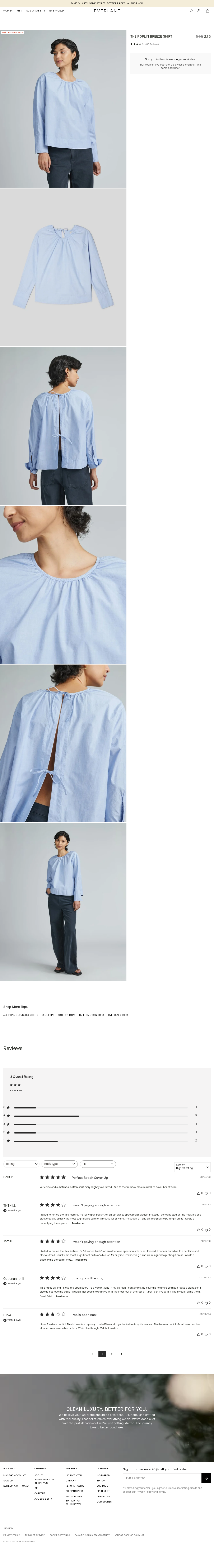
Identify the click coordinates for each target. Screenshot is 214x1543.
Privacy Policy (144, 1492)
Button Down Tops (91, 1015)
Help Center (74, 1475)
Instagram (103, 1475)
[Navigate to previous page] (92, 1354)
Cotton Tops (66, 1015)
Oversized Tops (118, 1015)
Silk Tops (48, 1015)
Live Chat (72, 1480)
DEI (36, 1488)
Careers (39, 1493)
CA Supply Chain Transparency (92, 1535)
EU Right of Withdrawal (73, 1502)
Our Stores (104, 1501)
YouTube (102, 1485)
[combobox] (21, 1166)
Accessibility (43, 1498)
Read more (78, 1223)
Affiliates (103, 1496)
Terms (161, 1492)
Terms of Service (35, 1535)
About (38, 1475)
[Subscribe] (206, 1478)
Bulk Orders (74, 1496)
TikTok (101, 1480)
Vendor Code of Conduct (129, 1535)
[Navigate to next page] (121, 1354)
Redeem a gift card (16, 1485)
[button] (208, 11)
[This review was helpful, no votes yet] (198, 1193)
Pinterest (103, 1491)
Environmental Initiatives (44, 1481)
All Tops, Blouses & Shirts (20, 1015)
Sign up (8, 1480)
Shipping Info (74, 1491)
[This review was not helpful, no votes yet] (206, 1193)
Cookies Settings (60, 1535)
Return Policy (75, 1485)
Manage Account (14, 1475)
